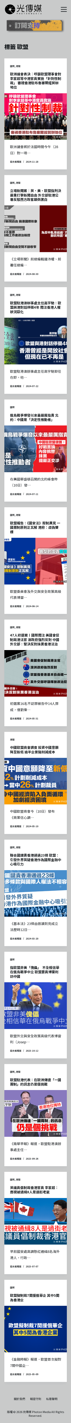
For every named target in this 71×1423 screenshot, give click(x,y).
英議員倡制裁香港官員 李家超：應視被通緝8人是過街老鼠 (34, 1189)
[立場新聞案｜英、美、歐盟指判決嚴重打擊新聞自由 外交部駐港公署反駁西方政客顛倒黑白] (35, 228)
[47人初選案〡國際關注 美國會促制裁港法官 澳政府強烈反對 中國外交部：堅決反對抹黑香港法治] (35, 673)
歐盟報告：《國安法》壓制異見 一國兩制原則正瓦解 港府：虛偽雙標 (35, 527)
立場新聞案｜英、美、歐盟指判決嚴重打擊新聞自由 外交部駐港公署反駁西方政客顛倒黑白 (35, 195)
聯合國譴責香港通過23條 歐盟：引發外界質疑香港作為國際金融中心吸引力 (35, 859)
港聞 (18, 66)
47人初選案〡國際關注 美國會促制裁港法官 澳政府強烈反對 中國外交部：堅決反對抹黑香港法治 (34, 639)
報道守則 (35, 1399)
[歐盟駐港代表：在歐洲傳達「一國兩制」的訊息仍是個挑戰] (35, 1113)
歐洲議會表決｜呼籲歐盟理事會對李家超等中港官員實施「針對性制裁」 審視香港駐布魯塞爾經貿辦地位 (35, 80)
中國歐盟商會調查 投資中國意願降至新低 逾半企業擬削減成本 (34, 749)
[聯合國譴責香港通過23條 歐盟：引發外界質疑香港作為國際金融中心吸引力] (35, 893)
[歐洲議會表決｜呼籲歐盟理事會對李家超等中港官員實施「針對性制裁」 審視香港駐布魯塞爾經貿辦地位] (35, 116)
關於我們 (19, 1399)
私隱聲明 (51, 1399)
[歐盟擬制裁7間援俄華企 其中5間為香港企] (35, 1329)
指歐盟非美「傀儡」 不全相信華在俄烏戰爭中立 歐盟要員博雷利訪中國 (34, 972)
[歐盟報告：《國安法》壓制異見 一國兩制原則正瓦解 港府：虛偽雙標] (35, 561)
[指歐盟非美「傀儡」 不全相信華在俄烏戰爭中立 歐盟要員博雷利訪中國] (35, 1005)
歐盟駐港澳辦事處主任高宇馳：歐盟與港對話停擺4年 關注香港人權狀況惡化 (35, 307)
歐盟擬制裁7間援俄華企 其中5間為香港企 (34, 1297)
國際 (12, 66)
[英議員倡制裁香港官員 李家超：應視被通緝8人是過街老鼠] (35, 1221)
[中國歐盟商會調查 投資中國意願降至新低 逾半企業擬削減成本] (35, 781)
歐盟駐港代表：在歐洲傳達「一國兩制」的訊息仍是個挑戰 (35, 1081)
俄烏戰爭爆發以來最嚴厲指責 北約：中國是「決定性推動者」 (34, 417)
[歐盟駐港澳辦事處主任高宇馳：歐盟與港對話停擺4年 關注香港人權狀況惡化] (35, 341)
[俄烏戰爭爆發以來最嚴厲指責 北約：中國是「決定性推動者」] (35, 448)
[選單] (64, 9)
